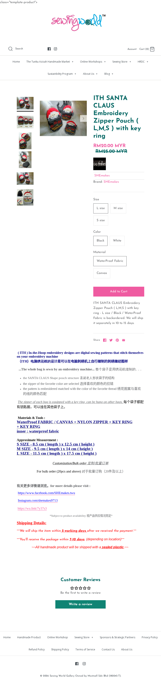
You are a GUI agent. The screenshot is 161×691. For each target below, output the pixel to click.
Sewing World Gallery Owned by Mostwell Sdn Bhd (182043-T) (85, 676)
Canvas (102, 273)
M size (118, 208)
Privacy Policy (150, 637)
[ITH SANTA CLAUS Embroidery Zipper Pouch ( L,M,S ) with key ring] (25, 103)
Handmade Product (29, 637)
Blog (108, 74)
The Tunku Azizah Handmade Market (49, 61)
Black (100, 240)
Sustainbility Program (62, 74)
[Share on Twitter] (111, 340)
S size (101, 220)
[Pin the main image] (117, 340)
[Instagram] (55, 48)
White (117, 240)
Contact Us (108, 649)
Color (97, 232)
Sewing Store (121, 61)
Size (96, 199)
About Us (90, 74)
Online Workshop (57, 637)
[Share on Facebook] (104, 340)
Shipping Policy (60, 649)
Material (99, 252)
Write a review (80, 604)
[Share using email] (123, 340)
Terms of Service (85, 649)
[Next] (83, 118)
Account (131, 49)
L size (101, 208)
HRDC (143, 61)
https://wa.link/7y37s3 (32, 508)
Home (16, 61)
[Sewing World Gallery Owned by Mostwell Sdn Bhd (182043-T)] (80, 11)
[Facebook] (49, 48)
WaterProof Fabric (110, 261)
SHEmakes (102, 175)
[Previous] (43, 118)
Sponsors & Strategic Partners (117, 637)
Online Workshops (93, 61)
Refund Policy (37, 649)
